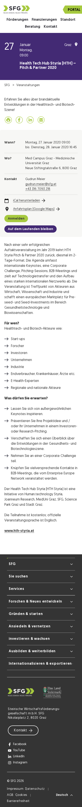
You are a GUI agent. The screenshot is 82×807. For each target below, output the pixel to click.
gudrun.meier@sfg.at (40, 184)
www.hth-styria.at (19, 531)
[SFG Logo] (41, 9)
